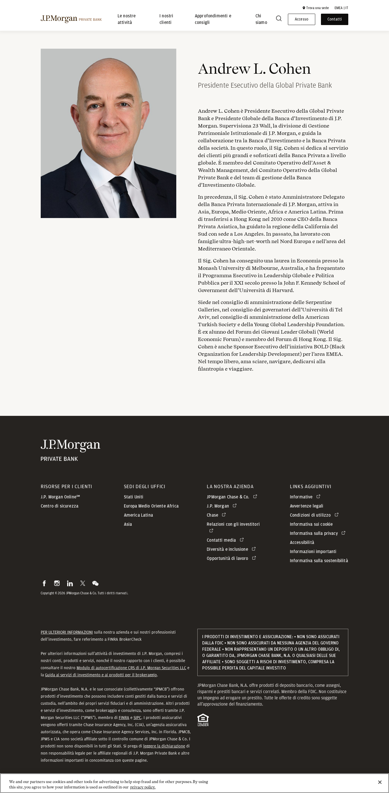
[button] (315, 8)
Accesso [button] (301, 19)
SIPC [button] (137, 717)
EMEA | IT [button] (341, 8)
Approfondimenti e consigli (213, 19)
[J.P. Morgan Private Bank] (71, 19)
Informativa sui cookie (311, 524)
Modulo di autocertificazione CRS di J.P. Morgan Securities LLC (131, 667)
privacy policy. (142, 787)
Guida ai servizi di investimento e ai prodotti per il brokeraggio (101, 674)
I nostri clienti (166, 19)
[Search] (278, 19)
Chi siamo (261, 19)
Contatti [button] (334, 19)
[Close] (380, 782)
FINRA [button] (124, 717)
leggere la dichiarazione (164, 746)
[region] (194, 783)
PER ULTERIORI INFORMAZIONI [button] (67, 632)
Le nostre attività (127, 19)
